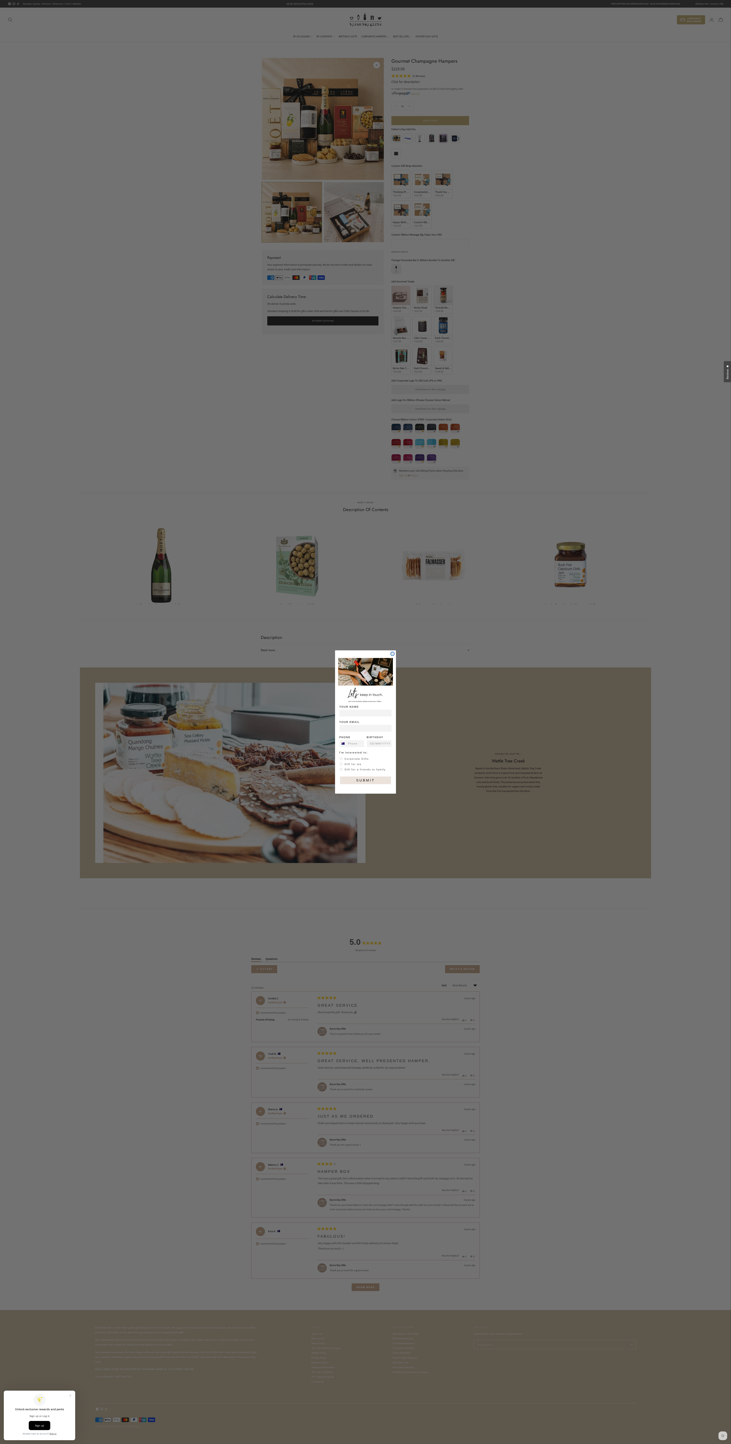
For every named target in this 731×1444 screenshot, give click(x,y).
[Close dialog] (392, 654)
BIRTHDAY (375, 737)
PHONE (344, 737)
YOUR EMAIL (349, 722)
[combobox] (342, 743)
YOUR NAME (349, 706)
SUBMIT (365, 780)
